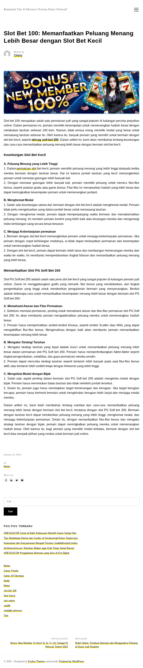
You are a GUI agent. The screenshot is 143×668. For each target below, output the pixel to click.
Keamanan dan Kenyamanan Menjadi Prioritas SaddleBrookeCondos (41, 543)
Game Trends (11, 570)
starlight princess (13, 610)
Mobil (6, 580)
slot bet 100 (10, 590)
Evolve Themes (36, 661)
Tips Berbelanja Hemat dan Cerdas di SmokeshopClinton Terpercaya (41, 538)
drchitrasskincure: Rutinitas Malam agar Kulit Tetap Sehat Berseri (39, 548)
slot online (9, 600)
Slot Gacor (9, 595)
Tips (6, 615)
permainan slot (26, 168)
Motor (7, 585)
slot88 (7, 605)
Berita (7, 466)
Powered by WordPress (71, 661)
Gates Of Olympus (14, 575)
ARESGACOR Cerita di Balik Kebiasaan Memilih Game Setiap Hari (40, 533)
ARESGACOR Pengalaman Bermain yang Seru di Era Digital (36, 553)
